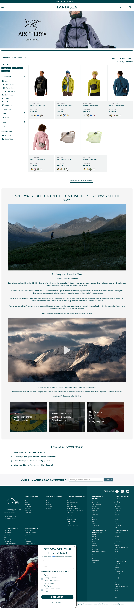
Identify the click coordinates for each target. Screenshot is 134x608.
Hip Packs (11, 91)
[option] (31, 115)
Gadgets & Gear (71, 519)
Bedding (69, 504)
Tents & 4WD (71, 521)
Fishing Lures (7, 541)
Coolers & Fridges (30, 543)
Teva (93, 527)
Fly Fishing (7, 534)
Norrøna (94, 519)
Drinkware (28, 536)
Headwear (28, 512)
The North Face (96, 504)
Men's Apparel (29, 530)
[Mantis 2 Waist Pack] (41, 83)
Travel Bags (9, 88)
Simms (94, 523)
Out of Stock (9, 139)
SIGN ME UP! (57, 597)
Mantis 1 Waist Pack (116, 106)
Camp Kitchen (71, 506)
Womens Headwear (72, 525)
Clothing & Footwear (10, 543)
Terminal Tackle (8, 536)
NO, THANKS (57, 603)
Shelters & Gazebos (72, 502)
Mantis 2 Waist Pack (37, 106)
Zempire (94, 536)
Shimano (117, 540)
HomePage (5, 57)
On (93, 521)
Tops (26, 502)
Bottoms (27, 504)
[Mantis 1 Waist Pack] (120, 83)
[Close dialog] (74, 547)
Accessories (28, 508)
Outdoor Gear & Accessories (75, 510)
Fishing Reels (7, 530)
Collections (9, 95)
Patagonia (95, 502)
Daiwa (94, 501)
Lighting (69, 501)
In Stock (7, 135)
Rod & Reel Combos (9, 539)
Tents (68, 499)
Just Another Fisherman (99, 516)
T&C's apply (52, 556)
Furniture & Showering (73, 508)
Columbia (95, 514)
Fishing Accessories (9, 537)
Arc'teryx (94, 506)
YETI (93, 512)
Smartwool (95, 525)
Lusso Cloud (95, 508)
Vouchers (69, 512)
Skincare (27, 539)
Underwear (28, 506)
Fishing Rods (7, 532)
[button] (2, 7)
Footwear (8, 105)
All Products (70, 514)
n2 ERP (122, 604)
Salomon (94, 510)
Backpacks (10, 84)
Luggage (7, 81)
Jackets (7, 98)
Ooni (115, 504)
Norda (94, 518)
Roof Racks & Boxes (30, 532)
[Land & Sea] (67, 7)
